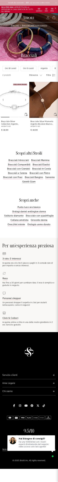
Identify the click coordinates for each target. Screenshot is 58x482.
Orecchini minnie (16, 224)
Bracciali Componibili (19, 164)
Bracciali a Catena (17, 173)
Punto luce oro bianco (29, 207)
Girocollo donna (39, 220)
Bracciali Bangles (34, 177)
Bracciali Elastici (41, 164)
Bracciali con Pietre (40, 173)
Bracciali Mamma (40, 160)
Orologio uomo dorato (38, 224)
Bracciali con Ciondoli (18, 169)
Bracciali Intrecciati (18, 160)
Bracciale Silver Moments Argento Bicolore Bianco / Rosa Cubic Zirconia (41, 122)
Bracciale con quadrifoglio (40, 216)
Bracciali (15, 25)
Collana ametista (19, 220)
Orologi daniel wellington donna (29, 211)
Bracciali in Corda (41, 169)
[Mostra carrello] (53, 17)
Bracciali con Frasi (12, 177)
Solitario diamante (13, 216)
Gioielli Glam (29, 181)
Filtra (48, 75)
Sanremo (50, 177)
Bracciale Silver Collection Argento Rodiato (9, 122)
